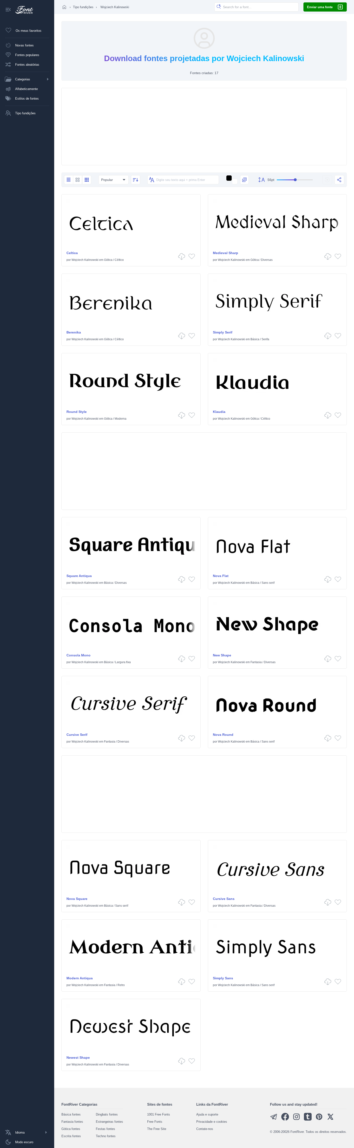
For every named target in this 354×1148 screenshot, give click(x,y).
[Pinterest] (319, 1119)
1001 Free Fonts (158, 1114)
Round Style (76, 412)
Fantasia (256, 662)
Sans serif (268, 582)
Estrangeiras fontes (109, 1121)
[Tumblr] (308, 1119)
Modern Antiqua (79, 978)
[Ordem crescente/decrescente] (135, 179)
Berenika (73, 332)
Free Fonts (154, 1121)
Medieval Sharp (225, 253)
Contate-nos (204, 1129)
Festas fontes (105, 1129)
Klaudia (219, 412)
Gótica (108, 260)
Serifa (265, 339)
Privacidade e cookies (211, 1121)
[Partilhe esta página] (339, 179)
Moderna (120, 418)
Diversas (267, 260)
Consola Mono (78, 655)
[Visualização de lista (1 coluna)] (68, 179)
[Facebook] (285, 1119)
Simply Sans (223, 978)
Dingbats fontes (107, 1114)
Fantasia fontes (72, 1121)
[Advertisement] (204, 126)
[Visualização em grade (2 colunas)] (77, 179)
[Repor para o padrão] (327, 179)
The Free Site (156, 1129)
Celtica (72, 253)
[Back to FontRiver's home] (22, 10)
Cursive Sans (224, 899)
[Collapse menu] (8, 10)
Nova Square (76, 899)
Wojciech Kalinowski (85, 260)
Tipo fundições (83, 7)
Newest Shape (78, 1057)
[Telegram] (274, 1119)
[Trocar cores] (244, 179)
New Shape (222, 655)
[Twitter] (330, 1119)
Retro (121, 985)
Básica (254, 339)
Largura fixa (123, 662)
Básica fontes (71, 1114)
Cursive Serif (76, 735)
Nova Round (223, 735)
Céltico (119, 260)
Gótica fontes (70, 1129)
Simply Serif (222, 332)
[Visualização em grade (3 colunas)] (86, 179)
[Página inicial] (64, 7)
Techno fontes (106, 1136)
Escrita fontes (71, 1136)
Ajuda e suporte (207, 1114)
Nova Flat (221, 576)
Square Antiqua (79, 576)
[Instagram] (296, 1119)
